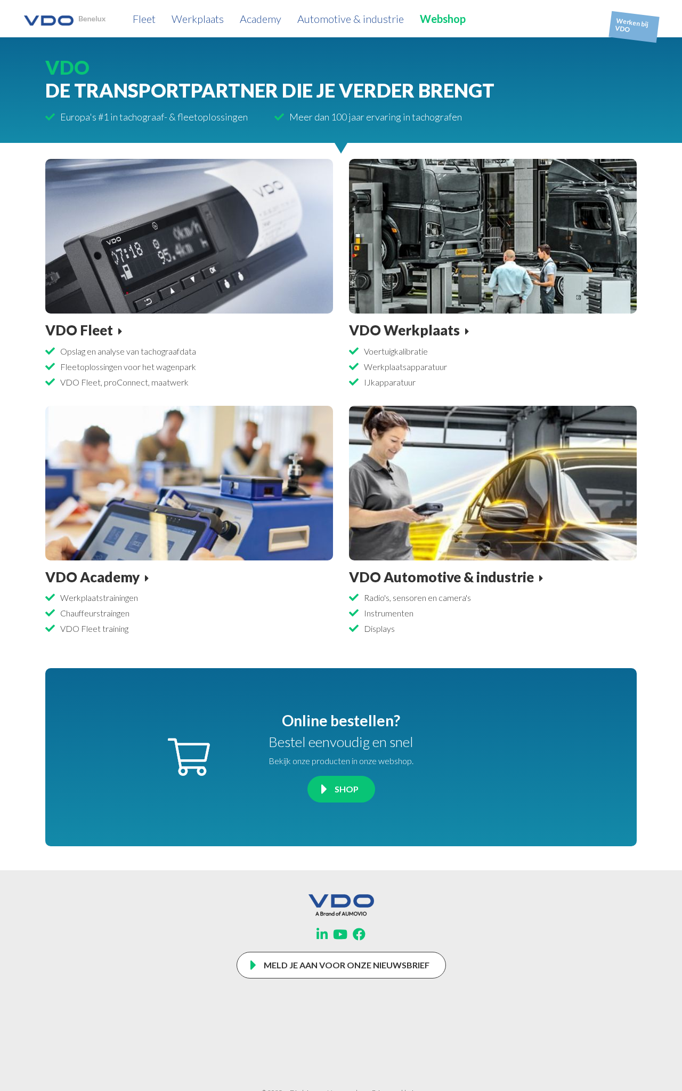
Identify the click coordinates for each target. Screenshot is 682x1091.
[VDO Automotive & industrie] (493, 482)
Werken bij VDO (632, 25)
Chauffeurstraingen (94, 613)
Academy (260, 18)
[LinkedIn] (322, 934)
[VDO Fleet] (189, 235)
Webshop (443, 18)
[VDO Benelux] (65, 18)
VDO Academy (92, 576)
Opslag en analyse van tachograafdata (128, 351)
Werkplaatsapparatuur (405, 367)
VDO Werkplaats (404, 330)
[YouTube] (340, 934)
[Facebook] (359, 934)
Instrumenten (388, 613)
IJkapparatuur (390, 382)
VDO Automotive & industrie (441, 576)
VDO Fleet (79, 330)
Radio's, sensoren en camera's (417, 597)
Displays (379, 628)
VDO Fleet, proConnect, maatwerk (124, 382)
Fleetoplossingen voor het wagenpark (128, 367)
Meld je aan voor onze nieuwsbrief (346, 965)
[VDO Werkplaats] (493, 235)
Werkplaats (198, 18)
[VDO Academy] (189, 482)
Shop (347, 789)
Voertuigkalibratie (396, 351)
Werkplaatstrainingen (99, 597)
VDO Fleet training (94, 628)
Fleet (144, 18)
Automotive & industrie (350, 18)
